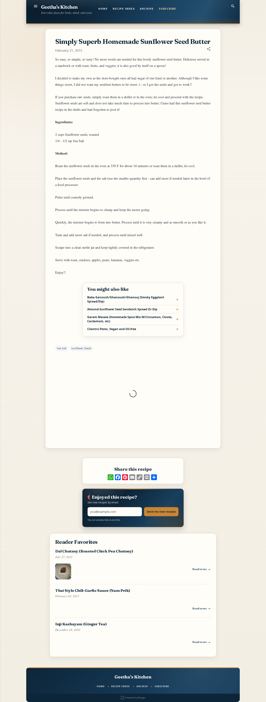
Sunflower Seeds (81, 348)
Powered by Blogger (135, 697)
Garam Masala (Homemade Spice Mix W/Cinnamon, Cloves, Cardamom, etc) (129, 319)
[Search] (233, 6)
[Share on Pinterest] (125, 477)
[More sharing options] (154, 477)
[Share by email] (132, 477)
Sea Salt (61, 348)
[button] (208, 49)
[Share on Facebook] (118, 477)
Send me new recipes (161, 511)
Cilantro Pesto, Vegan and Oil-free (111, 329)
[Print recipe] (147, 477)
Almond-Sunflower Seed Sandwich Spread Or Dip (122, 309)
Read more (201, 569)
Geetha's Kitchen (59, 7)
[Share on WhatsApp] (110, 477)
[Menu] (36, 6)
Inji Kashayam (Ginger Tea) (81, 624)
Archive (147, 8)
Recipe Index (124, 8)
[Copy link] (139, 477)
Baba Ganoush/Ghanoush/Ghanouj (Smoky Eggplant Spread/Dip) (125, 299)
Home (103, 8)
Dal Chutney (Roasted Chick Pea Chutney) (94, 551)
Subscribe (167, 8)
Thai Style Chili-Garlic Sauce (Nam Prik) (92, 590)
